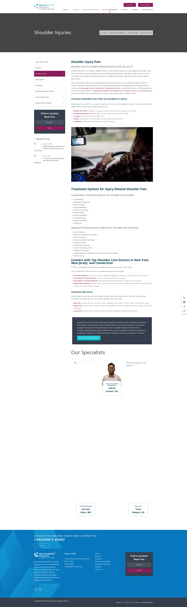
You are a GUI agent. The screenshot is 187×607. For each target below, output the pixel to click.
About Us (66, 9)
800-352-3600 (69, 561)
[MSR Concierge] (44, 6)
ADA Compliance (147, 602)
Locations (76, 9)
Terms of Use (128, 602)
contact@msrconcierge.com (74, 567)
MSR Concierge (51, 601)
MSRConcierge (69, 564)
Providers (125, 9)
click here (49, 580)
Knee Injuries (40, 79)
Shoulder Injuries (41, 74)
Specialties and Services (91, 9)
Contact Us (130, 5)
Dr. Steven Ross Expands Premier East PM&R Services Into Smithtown (49, 160)
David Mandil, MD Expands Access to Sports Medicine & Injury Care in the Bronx (49, 148)
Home (104, 33)
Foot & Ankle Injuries (42, 97)
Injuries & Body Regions (110, 9)
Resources (135, 9)
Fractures (39, 68)
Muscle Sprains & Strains (44, 103)
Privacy (137, 602)
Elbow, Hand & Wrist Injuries (45, 91)
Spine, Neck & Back (42, 62)
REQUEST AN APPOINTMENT (88, 338)
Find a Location (145, 5)
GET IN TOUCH (41, 545)
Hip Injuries (39, 85)
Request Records (147, 9)
